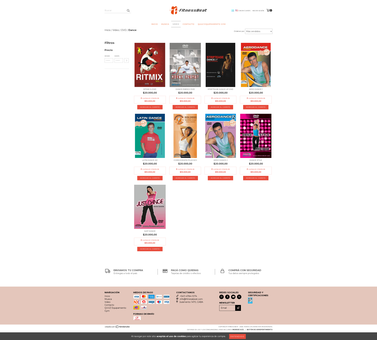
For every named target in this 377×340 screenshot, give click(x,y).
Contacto (188, 24)
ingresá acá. (238, 330)
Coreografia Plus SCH (185, 160)
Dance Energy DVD (185, 89)
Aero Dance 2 (221, 160)
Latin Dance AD (150, 160)
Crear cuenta (244, 11)
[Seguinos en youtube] (233, 297)
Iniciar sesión (258, 11)
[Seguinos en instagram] (221, 297)
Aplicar (126, 60)
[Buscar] (128, 10)
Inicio (154, 24)
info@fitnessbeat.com (191, 299)
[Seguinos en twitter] (239, 297)
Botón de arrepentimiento (259, 330)
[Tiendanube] (117, 328)
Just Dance (150, 231)
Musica (165, 24)
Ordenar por (239, 31)
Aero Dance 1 (256, 89)
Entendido (237, 336)
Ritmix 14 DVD (149, 89)
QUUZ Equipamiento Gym (212, 24)
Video (176, 24)
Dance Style (256, 160)
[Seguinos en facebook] (227, 297)
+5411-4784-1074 (188, 296)
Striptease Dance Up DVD (220, 89)
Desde (107, 56)
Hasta (116, 56)
